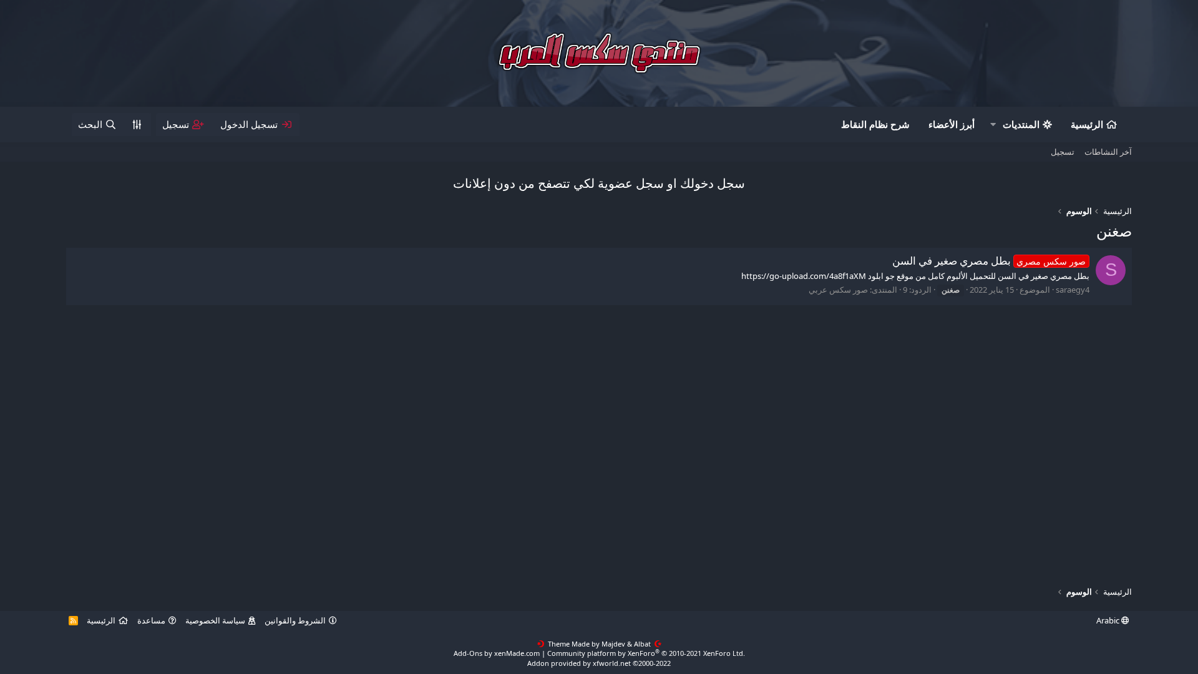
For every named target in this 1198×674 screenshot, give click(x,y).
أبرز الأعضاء (951, 124)
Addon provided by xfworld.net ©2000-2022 (599, 663)
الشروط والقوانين (295, 620)
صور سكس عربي (838, 289)
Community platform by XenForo (646, 653)
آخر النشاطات (1108, 151)
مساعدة (151, 620)
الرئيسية (1087, 124)
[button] (992, 124)
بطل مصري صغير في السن (989, 260)
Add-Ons (468, 653)
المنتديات (1021, 124)
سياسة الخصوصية (215, 620)
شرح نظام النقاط (875, 124)
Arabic (1108, 620)
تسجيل (1062, 151)
